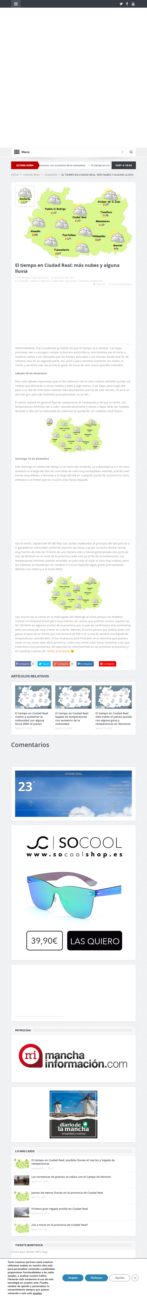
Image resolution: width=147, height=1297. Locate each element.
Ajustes (119, 1278)
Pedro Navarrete (40, 173)
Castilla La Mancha (40, 176)
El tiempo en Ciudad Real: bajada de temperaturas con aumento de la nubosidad (72, 614)
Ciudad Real (57, 176)
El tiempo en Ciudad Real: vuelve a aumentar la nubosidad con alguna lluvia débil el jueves (32, 614)
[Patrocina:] (73, 954)
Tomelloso (83, 176)
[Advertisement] (73, 219)
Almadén (24, 176)
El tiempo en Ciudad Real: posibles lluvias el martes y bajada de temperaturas (73, 1057)
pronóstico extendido (73, 709)
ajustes (37, 1293)
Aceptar (73, 1278)
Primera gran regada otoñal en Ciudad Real (59, 1104)
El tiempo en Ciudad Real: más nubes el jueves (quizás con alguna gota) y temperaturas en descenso (114, 614)
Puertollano (71, 176)
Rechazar (96, 1278)
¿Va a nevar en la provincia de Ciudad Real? (59, 1121)
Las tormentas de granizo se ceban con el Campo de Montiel (71, 1073)
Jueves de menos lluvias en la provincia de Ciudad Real (67, 1088)
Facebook (64, 547)
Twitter (50, 547)
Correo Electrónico (122, 180)
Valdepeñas (96, 176)
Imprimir (101, 180)
